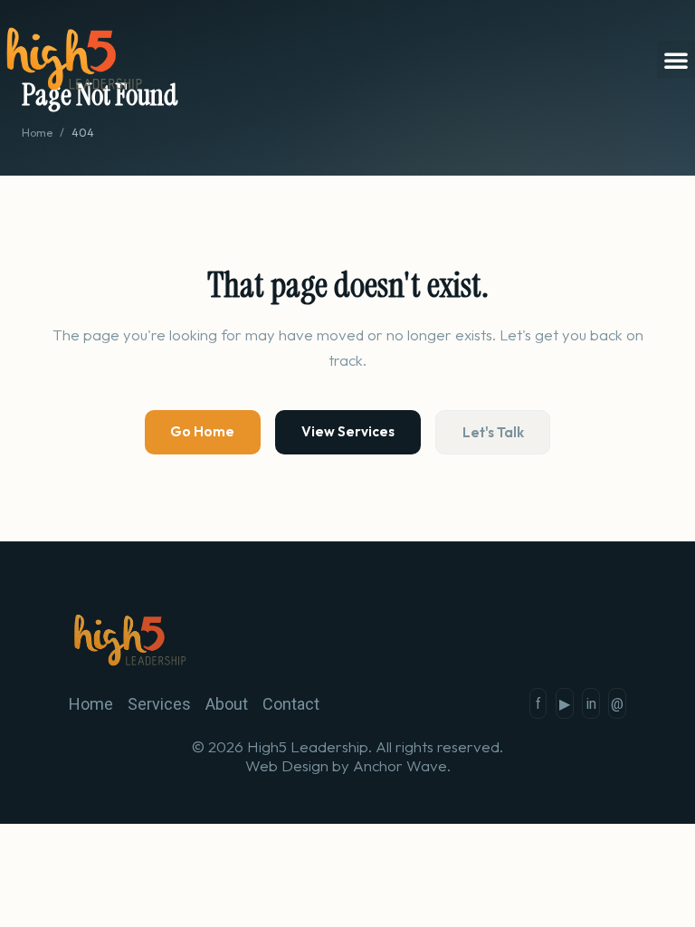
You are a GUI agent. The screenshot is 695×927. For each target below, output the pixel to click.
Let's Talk (493, 432)
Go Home (202, 431)
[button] (676, 60)
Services (159, 703)
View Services (348, 431)
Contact (290, 703)
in (591, 703)
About (226, 703)
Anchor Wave (400, 765)
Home (37, 132)
